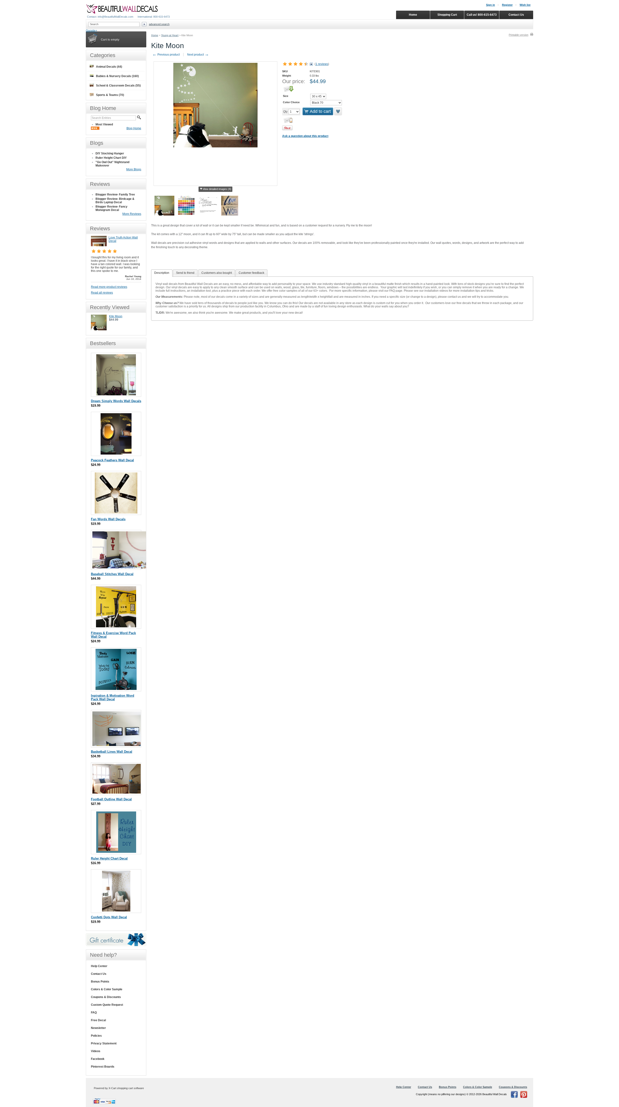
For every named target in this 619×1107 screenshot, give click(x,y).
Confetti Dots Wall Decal (109, 917)
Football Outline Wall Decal (111, 799)
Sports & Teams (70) (110, 95)
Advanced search (159, 24)
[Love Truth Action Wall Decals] (99, 245)
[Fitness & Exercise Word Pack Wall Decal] (116, 626)
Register (507, 4)
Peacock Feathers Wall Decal (112, 460)
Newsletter (98, 1028)
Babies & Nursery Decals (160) (117, 76)
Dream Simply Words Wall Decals (116, 401)
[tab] (161, 273)
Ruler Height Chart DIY (111, 157)
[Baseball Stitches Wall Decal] (120, 567)
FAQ (94, 1012)
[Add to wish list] (338, 111)
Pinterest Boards (102, 1066)
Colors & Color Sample (106, 989)
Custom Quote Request (107, 1004)
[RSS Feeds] (95, 128)
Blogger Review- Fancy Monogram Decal (111, 208)
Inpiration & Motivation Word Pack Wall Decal (112, 697)
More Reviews (131, 214)
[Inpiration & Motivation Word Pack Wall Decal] (116, 689)
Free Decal (98, 1020)
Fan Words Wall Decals (108, 519)
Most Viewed (104, 124)
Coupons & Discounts (106, 997)
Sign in (490, 4)
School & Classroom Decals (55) (118, 85)
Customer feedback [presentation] (251, 273)
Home (154, 35)
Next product (198, 54)
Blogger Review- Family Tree (115, 194)
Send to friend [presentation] (185, 273)
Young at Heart (169, 35)
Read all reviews (102, 292)
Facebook (97, 1059)
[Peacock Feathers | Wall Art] (116, 453)
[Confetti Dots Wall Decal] (116, 910)
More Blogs (133, 169)
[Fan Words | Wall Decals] (116, 512)
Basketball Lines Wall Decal (111, 751)
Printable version (518, 34)
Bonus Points (100, 981)
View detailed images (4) (217, 189)
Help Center (99, 966)
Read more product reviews (109, 287)
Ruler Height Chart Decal (109, 858)
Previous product (166, 54)
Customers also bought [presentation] (216, 273)
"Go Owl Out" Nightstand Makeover (112, 163)
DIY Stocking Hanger (110, 153)
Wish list (525, 4)
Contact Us (98, 974)
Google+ (91, 30)
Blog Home (133, 128)
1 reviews (322, 64)
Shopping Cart (447, 14)
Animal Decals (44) (109, 66)
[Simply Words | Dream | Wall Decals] (116, 394)
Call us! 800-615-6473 (482, 14)
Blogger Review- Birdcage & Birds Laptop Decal (115, 200)
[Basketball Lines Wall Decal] (116, 745)
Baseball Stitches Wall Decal (112, 574)
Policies (96, 1035)
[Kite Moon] (99, 329)
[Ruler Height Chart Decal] (116, 852)
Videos (95, 1051)
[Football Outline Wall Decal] (116, 792)
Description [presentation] (161, 273)
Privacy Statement (104, 1043)
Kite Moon (115, 316)
